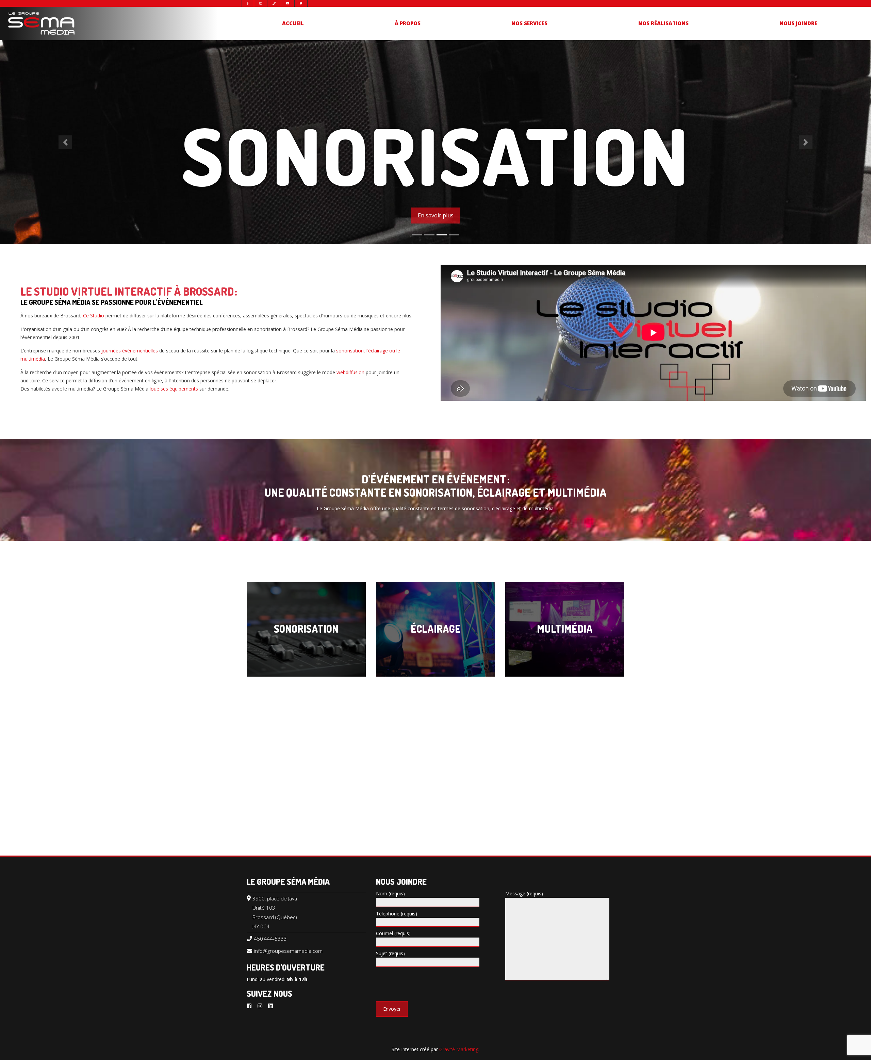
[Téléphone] (274, 3)
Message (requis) (524, 893)
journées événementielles (129, 350)
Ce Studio (94, 315)
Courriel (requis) (393, 933)
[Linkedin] (270, 1006)
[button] (65, 142)
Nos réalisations (663, 23)
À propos (408, 23)
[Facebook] (249, 1006)
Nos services (529, 23)
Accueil (293, 23)
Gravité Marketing (458, 1049)
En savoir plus (436, 215)
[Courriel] (287, 3)
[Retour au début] (854, 1053)
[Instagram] (260, 1006)
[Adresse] (301, 3)
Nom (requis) (390, 893)
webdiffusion (350, 372)
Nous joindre (798, 23)
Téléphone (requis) (396, 913)
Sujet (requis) (390, 953)
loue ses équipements (174, 388)
